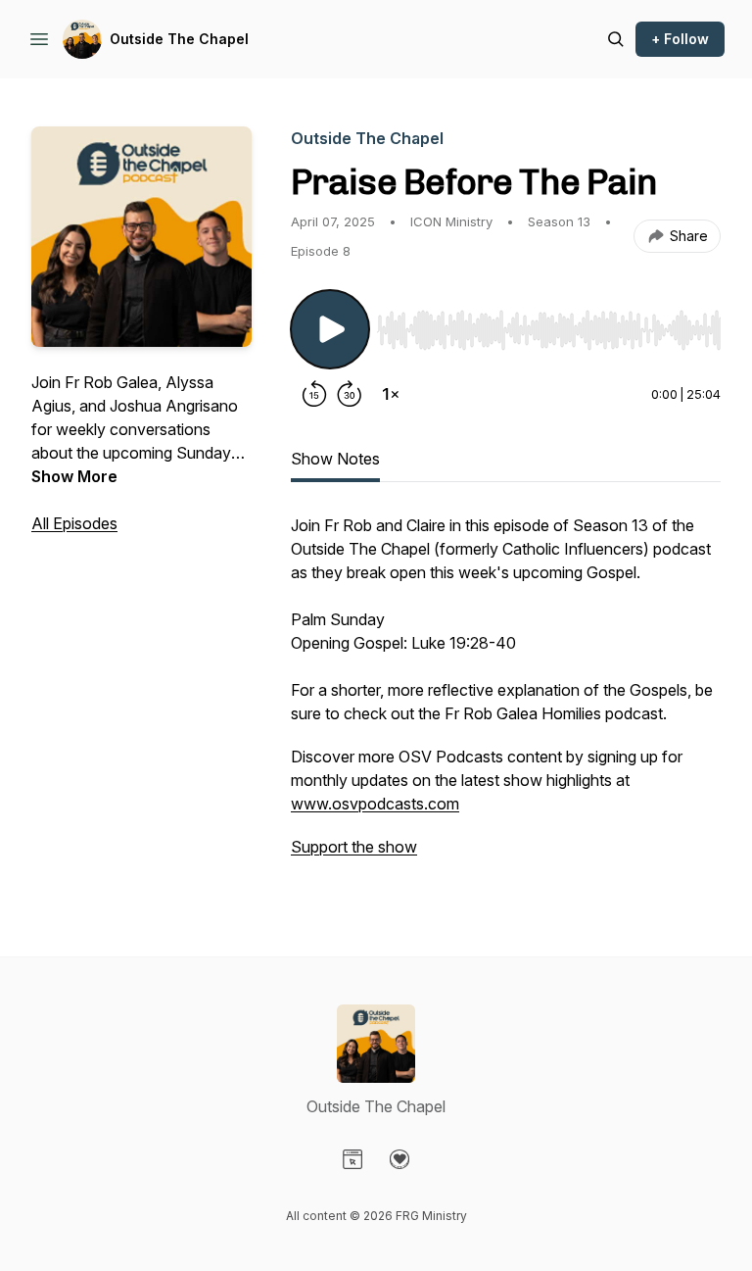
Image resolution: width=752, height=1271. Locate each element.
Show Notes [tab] (335, 458)
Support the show (354, 846)
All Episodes (74, 523)
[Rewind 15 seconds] (314, 394)
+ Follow (680, 38)
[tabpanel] (506, 695)
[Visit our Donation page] (399, 1159)
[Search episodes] (616, 39)
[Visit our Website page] (352, 1159)
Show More (74, 476)
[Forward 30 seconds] (349, 394)
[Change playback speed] (390, 394)
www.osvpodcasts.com (375, 803)
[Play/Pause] (330, 329)
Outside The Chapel (179, 38)
